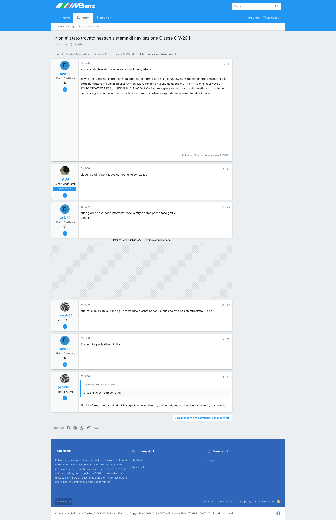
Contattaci (137, 467)
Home (266, 501)
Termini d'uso (224, 501)
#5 (228, 338)
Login (210, 460)
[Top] (273, 501)
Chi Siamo (137, 460)
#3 (228, 207)
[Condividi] (223, 64)
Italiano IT (65, 501)
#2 (228, 169)
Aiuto (257, 501)
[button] (111, 17)
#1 (229, 63)
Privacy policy (243, 501)
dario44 (63, 44)
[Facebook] (278, 513)
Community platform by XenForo (92, 513)
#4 (228, 305)
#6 (228, 376)
